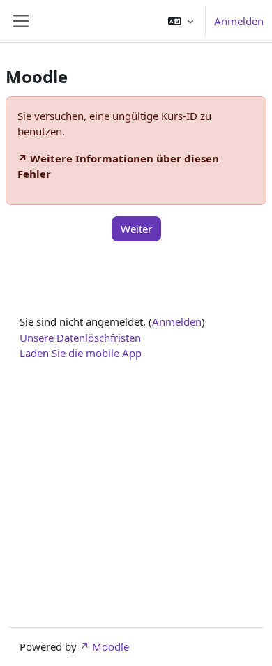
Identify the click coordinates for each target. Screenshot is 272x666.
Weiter (136, 229)
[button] (180, 21)
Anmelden (239, 21)
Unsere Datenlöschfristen (80, 338)
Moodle (110, 646)
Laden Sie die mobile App (81, 353)
